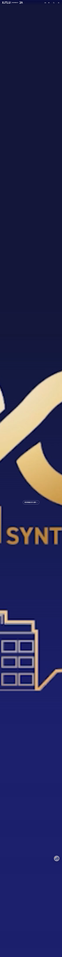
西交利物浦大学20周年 (30, 502)
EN (45, 2)
